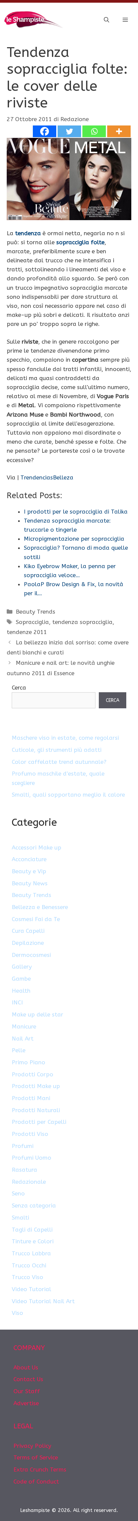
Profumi (22, 1146)
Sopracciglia (32, 622)
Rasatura (24, 1169)
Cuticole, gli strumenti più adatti (56, 749)
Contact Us (28, 1379)
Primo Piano (28, 1062)
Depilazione (28, 943)
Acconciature (29, 859)
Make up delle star (37, 1014)
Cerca (19, 687)
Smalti (20, 1217)
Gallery (22, 966)
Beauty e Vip (29, 871)
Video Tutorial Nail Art (43, 1301)
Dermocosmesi (31, 955)
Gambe (21, 978)
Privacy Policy (32, 1445)
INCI (17, 1002)
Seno (18, 1193)
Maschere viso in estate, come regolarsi (65, 737)
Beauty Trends (35, 611)
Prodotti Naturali (36, 1110)
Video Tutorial (31, 1289)
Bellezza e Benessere (40, 907)
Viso (17, 1313)
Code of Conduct (36, 1481)
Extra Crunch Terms (39, 1469)
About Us (25, 1367)
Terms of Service (35, 1457)
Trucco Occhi (29, 1265)
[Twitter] (69, 131)
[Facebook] (44, 131)
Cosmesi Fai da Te (36, 919)
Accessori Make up (36, 847)
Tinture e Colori (33, 1241)
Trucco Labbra (31, 1253)
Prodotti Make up (36, 1086)
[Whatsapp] (94, 131)
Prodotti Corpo (32, 1074)
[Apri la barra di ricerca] (106, 20)
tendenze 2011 (27, 632)
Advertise (26, 1403)
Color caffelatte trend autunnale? (59, 761)
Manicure (24, 1026)
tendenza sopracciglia (82, 622)
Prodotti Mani (31, 1098)
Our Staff (26, 1391)
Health (21, 990)
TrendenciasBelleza (46, 477)
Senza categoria (34, 1205)
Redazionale (29, 1181)
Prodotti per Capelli (39, 1122)
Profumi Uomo (31, 1157)
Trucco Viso (27, 1277)
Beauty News (30, 883)
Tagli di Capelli (32, 1229)
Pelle (18, 1050)
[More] (119, 131)
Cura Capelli (28, 930)
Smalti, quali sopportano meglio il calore (68, 794)
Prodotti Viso (30, 1134)
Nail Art (22, 1038)
